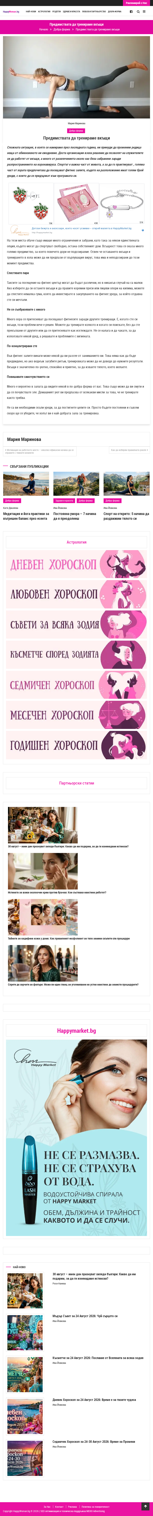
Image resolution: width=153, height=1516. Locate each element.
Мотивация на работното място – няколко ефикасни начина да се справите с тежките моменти (39, 451)
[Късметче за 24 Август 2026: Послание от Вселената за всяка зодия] (25, 1375)
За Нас (47, 1506)
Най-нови (31, 11)
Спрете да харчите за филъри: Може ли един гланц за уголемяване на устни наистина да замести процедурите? (73, 984)
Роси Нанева (59, 1283)
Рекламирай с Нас (136, 3)
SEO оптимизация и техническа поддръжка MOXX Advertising (72, 1511)
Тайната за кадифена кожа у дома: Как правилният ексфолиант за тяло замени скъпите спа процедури (69, 938)
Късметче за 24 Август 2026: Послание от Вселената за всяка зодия (98, 1358)
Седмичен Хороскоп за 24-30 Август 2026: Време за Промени (94, 1441)
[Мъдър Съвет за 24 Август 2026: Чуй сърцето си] (25, 1333)
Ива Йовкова (60, 508)
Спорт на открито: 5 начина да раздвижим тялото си (126, 516)
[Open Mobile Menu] (144, 11)
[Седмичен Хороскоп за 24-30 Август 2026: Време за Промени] (25, 1458)
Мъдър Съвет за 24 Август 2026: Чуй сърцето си (85, 1316)
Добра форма (114, 11)
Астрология (44, 11)
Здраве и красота (71, 11)
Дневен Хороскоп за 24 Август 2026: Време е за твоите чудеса (94, 1400)
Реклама (72, 1506)
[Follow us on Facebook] (131, 11)
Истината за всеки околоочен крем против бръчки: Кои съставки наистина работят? (57, 892)
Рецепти (56, 11)
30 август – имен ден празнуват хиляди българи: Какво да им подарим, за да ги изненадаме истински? (68, 846)
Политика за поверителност (95, 1506)
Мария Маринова (76, 123)
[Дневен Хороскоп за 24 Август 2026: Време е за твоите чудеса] (25, 1416)
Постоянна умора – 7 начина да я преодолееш (74, 516)
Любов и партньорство (94, 11)
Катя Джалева (10, 508)
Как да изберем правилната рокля (128, 449)
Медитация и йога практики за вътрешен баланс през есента (26, 516)
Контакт (59, 1506)
